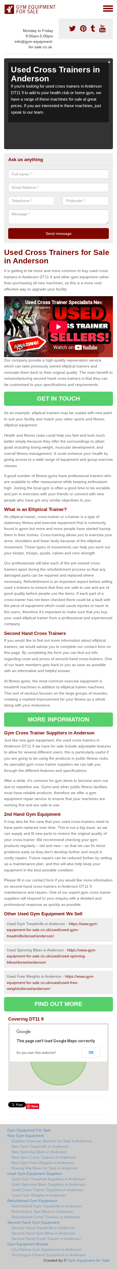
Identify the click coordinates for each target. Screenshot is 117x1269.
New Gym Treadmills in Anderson (40, 1146)
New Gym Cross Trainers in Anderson (43, 1157)
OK (91, 1052)
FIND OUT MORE (58, 1004)
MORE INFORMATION (58, 719)
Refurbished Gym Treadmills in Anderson (46, 1206)
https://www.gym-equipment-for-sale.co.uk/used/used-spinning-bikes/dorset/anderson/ (52, 956)
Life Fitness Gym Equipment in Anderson (46, 1249)
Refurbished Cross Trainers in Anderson (45, 1217)
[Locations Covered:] (6, 8)
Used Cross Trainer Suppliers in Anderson (47, 1190)
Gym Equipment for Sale (88, 1260)
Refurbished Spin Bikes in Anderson (42, 1211)
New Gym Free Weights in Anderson (42, 1163)
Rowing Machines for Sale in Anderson (44, 1168)
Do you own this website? (36, 1053)
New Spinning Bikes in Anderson (39, 1152)
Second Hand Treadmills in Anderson (43, 1228)
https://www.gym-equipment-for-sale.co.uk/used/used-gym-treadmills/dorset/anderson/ (52, 930)
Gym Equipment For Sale (29, 1130)
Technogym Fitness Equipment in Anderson (48, 1255)
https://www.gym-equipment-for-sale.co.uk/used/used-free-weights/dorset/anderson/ (50, 982)
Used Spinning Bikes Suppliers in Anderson (48, 1184)
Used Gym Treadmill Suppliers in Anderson (48, 1179)
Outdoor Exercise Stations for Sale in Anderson (51, 1141)
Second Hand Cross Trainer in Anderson (46, 1238)
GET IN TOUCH (58, 398)
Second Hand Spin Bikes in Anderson (43, 1233)
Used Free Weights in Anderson (38, 1195)
